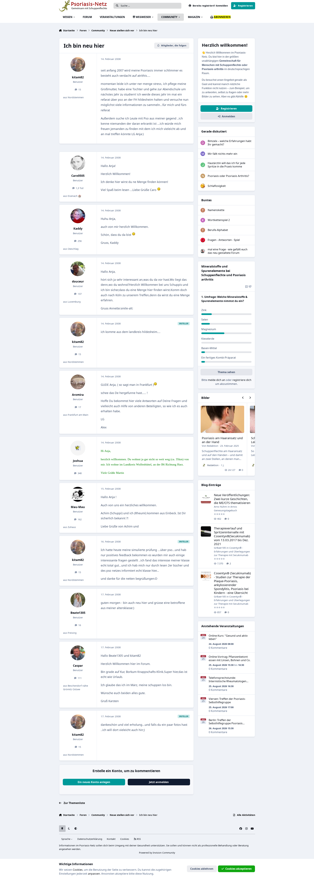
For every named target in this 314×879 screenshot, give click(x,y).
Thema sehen (226, 372)
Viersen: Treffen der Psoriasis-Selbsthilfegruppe (227, 700)
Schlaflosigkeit (217, 186)
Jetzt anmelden (159, 782)
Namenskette (216, 210)
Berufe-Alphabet (218, 230)
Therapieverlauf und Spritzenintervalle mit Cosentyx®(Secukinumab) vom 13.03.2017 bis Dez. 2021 (232, 536)
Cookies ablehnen (201, 869)
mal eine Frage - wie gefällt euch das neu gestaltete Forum (227, 251)
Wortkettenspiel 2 (219, 220)
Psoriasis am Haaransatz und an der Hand (222, 440)
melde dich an (216, 380)
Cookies (124, 838)
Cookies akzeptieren (238, 869)
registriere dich (241, 380)
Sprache (66, 838)
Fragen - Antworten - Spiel (224, 240)
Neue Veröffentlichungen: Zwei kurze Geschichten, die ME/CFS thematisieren (232, 499)
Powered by (157, 852)
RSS (138, 838)
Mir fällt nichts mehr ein (222, 154)
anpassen (94, 873)
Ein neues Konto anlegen (94, 782)
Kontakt (111, 838)
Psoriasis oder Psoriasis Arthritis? (228, 176)
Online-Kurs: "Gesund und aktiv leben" (228, 637)
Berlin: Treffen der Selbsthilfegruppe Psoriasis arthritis (226, 723)
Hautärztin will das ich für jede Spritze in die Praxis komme (226, 164)
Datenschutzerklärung (89, 838)
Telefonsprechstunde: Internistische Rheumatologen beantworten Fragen (227, 681)
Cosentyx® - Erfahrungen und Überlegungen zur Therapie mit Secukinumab (232, 551)
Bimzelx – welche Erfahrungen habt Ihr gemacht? (229, 142)
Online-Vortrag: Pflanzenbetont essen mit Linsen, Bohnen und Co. (229, 658)
